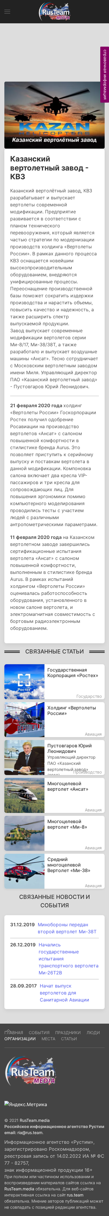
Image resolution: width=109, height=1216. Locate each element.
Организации (20, 1038)
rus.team (75, 1194)
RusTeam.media (35, 1120)
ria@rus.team (29, 1132)
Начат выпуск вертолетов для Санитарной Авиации (64, 993)
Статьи (69, 1038)
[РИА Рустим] (30, 1070)
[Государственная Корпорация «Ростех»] (54, 681)
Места (48, 1038)
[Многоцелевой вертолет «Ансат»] (54, 795)
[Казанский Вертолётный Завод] (54, 114)
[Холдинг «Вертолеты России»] (54, 719)
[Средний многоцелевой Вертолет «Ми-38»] (54, 871)
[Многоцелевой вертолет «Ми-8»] (54, 833)
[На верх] (8, 1031)
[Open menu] (7, 11)
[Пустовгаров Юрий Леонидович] (54, 757)
